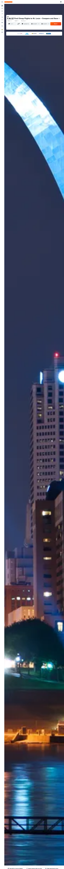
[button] (2, 2)
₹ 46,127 (10, 18)
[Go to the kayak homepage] (8, 2)
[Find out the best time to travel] (2, 22)
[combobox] (24, 20)
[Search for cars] (2, 11)
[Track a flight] (2, 20)
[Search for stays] (2, 8)
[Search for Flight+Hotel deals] (2, 13)
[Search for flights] (2, 6)
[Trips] (2, 26)
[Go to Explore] (2, 17)
